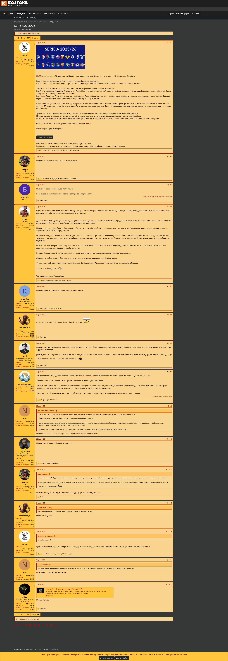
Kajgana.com (8, 13)
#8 (171, 372)
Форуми (21, 13)
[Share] (167, 42)
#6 (171, 315)
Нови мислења (19, 18)
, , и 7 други (58, 554)
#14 (170, 560)
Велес (32, 610)
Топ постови (49, 13)
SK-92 (18, 29)
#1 (171, 43)
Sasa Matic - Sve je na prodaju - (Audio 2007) (64, 589)
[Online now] (25, 325)
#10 (170, 439)
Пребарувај (31, 18)
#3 (171, 185)
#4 (171, 207)
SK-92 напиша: (43, 565)
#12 (170, 503)
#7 (171, 343)
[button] (40, 14)
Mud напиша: (43, 474)
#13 (170, 531)
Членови (62, 13)
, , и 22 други (60, 150)
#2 (171, 156)
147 (28, 38)
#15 (170, 584)
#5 (171, 286)
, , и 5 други (59, 179)
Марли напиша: (44, 508)
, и (51, 309)
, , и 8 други (56, 280)
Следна (35, 38)
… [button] (24, 38)
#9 (171, 406)
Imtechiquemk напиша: (46, 411)
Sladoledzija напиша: (45, 536)
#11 (170, 469)
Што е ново (34, 13)
